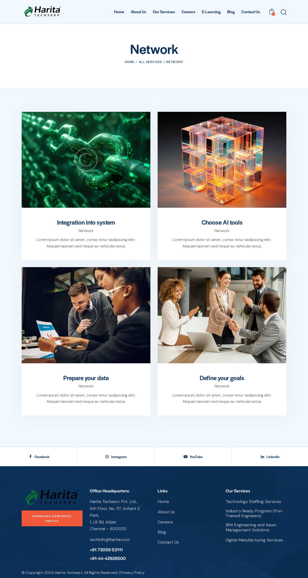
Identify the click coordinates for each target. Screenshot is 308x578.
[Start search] (283, 12)
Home (130, 62)
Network (86, 230)
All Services (150, 62)
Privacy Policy (133, 572)
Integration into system (86, 222)
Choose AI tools (222, 222)
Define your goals (222, 378)
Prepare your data (86, 378)
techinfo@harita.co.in (110, 539)
